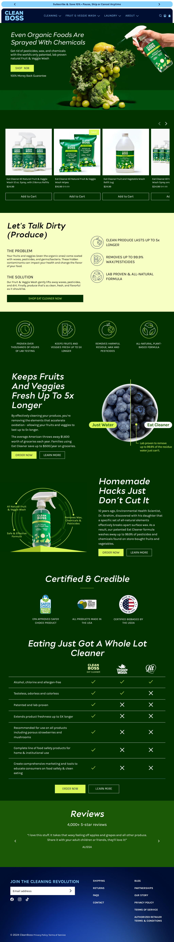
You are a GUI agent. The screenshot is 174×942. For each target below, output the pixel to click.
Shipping (99, 880)
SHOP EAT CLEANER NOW (45, 298)
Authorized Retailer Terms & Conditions (148, 918)
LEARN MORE (52, 455)
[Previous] (15, 4)
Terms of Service (57, 934)
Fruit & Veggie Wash (81, 16)
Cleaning (50, 16)
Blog (137, 880)
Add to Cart (29, 196)
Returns (99, 887)
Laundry (110, 16)
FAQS (96, 895)
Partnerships (143, 887)
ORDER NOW (23, 455)
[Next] (159, 4)
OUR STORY (141, 895)
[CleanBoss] (14, 16)
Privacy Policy (144, 902)
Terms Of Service (146, 909)
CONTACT (98, 902)
